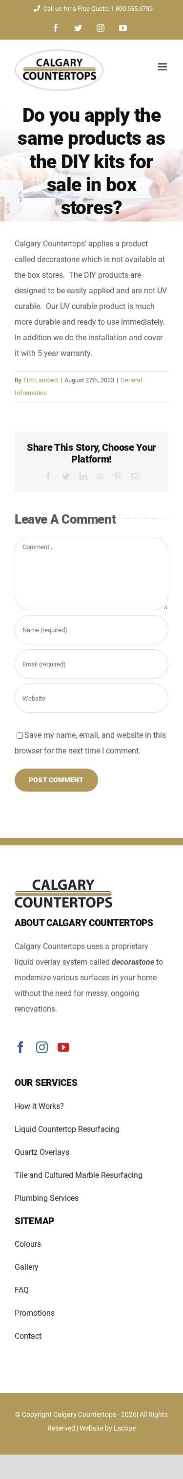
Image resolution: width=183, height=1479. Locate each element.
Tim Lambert (40, 380)
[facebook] (20, 1047)
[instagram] (42, 1047)
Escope (125, 1428)
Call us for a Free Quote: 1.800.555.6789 (98, 8)
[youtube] (63, 1047)
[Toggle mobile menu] (163, 67)
